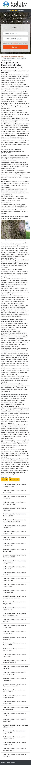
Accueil (3, 762)
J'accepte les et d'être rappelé (16, 43)
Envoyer (15, 47)
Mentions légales (12, 762)
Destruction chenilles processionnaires (12, 56)
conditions (15, 43)
